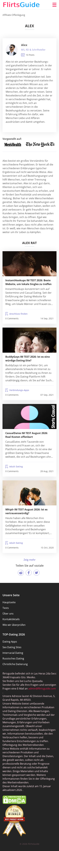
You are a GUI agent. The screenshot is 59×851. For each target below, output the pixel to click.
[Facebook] (29, 573)
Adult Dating (16, 466)
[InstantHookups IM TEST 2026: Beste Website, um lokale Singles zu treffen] (29, 263)
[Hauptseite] (21, 5)
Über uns (8, 613)
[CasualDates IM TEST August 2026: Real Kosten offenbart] (29, 416)
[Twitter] (36, 573)
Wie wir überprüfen (14, 625)
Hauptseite (9, 602)
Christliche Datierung (15, 664)
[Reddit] (21, 573)
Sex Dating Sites (12, 647)
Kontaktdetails (11, 619)
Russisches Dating (13, 658)
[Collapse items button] (30, 559)
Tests (6, 608)
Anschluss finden (18, 313)
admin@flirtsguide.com (42, 688)
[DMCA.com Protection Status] (14, 803)
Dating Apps (10, 641)
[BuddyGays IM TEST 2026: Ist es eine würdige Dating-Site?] (29, 340)
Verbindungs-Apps (19, 390)
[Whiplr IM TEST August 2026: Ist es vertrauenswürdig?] (29, 492)
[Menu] (54, 5)
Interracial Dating (13, 653)
